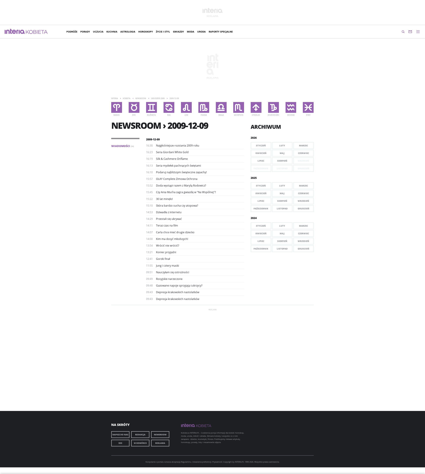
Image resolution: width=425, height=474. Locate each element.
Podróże (71, 31)
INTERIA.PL (239, 462)
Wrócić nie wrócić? (167, 245)
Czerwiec (303, 153)
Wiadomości (122, 146)
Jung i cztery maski (167, 265)
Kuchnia (111, 31)
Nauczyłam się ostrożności (172, 272)
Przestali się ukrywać (169, 219)
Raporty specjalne (221, 31)
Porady (85, 31)
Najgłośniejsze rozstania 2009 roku (177, 145)
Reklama (160, 443)
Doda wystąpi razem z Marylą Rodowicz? (181, 185)
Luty (282, 145)
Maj (282, 153)
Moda (190, 31)
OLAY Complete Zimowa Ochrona (176, 179)
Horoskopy (145, 31)
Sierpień (282, 160)
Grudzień (303, 208)
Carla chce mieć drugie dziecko (175, 232)
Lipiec (260, 160)
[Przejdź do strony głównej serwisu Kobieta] (36, 32)
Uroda (201, 31)
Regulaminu (186, 462)
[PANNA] (203, 107)
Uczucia (98, 31)
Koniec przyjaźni (166, 252)
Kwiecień (260, 153)
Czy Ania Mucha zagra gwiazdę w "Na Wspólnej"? (186, 192)
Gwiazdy (178, 31)
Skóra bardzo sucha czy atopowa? (177, 205)
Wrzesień (303, 200)
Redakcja (140, 434)
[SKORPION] (238, 107)
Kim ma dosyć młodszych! (172, 239)
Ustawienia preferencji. (202, 462)
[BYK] (134, 107)
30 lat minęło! (164, 199)
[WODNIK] (291, 107)
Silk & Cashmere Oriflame (172, 159)
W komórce (140, 443)
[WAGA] (221, 107)
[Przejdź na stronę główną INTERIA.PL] (15, 31)
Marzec (303, 145)
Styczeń (261, 145)
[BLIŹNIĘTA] (151, 107)
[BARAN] (116, 107)
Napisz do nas (120, 434)
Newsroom (160, 434)
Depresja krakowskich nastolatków (177, 292)
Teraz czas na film (167, 225)
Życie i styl (163, 31)
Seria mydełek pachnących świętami (178, 165)
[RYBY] (308, 107)
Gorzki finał (163, 259)
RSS (120, 443)
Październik (261, 208)
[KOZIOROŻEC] (273, 107)
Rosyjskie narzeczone (169, 279)
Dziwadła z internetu (168, 212)
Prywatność (217, 462)
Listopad (282, 208)
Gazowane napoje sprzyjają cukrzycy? (179, 285)
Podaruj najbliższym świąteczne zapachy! (181, 172)
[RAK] (169, 107)
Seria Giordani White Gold (172, 152)
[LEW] (186, 107)
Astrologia (127, 31)
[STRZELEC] (256, 107)
